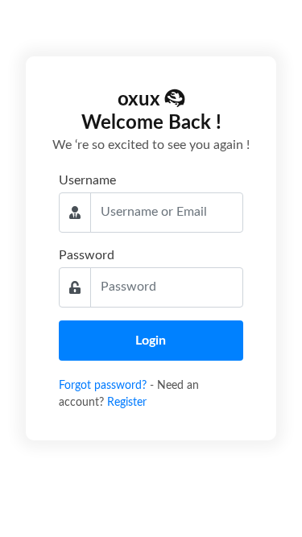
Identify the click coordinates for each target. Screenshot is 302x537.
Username (87, 180)
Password (86, 255)
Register (127, 402)
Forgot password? (104, 385)
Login (150, 340)
